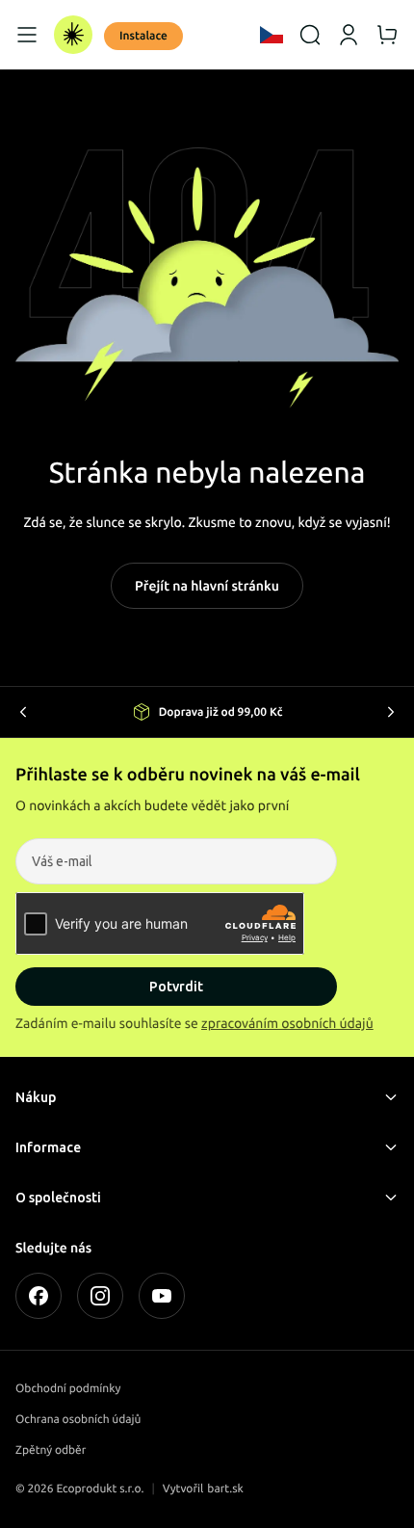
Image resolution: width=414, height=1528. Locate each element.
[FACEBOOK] (38, 1296)
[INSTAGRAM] (100, 1296)
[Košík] (387, 34)
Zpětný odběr (50, 1450)
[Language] (271, 34)
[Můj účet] (348, 34)
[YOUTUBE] (162, 1296)
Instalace (143, 36)
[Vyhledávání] (310, 34)
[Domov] (73, 34)
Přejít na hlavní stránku (207, 585)
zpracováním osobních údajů (287, 1023)
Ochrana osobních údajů (78, 1419)
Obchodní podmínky (67, 1389)
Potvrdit (176, 986)
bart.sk (225, 1489)
